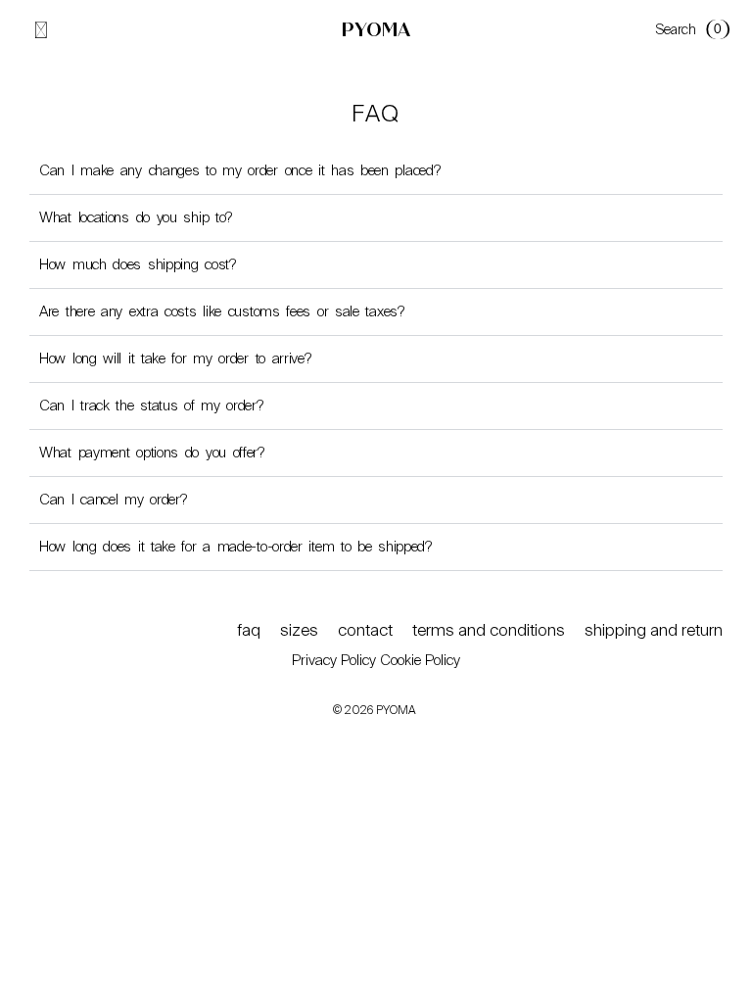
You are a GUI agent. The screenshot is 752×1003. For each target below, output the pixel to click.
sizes (299, 630)
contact (365, 630)
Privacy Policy (334, 660)
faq (248, 630)
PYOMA (376, 30)
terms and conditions (488, 630)
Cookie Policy (420, 660)
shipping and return (654, 630)
